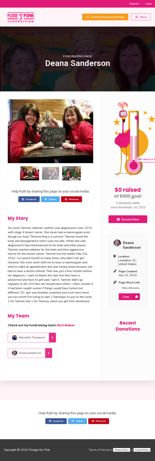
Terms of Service (100, 450)
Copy (126, 296)
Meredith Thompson (32, 337)
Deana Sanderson (30, 352)
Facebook (30, 199)
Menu (143, 16)
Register (134, 3)
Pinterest (73, 199)
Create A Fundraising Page (107, 16)
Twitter (52, 199)
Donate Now (130, 219)
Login (149, 3)
